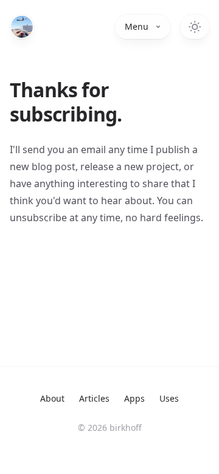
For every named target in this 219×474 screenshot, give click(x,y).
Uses (169, 398)
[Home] (22, 27)
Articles (94, 398)
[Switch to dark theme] (194, 27)
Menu (136, 26)
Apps (134, 398)
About (52, 398)
